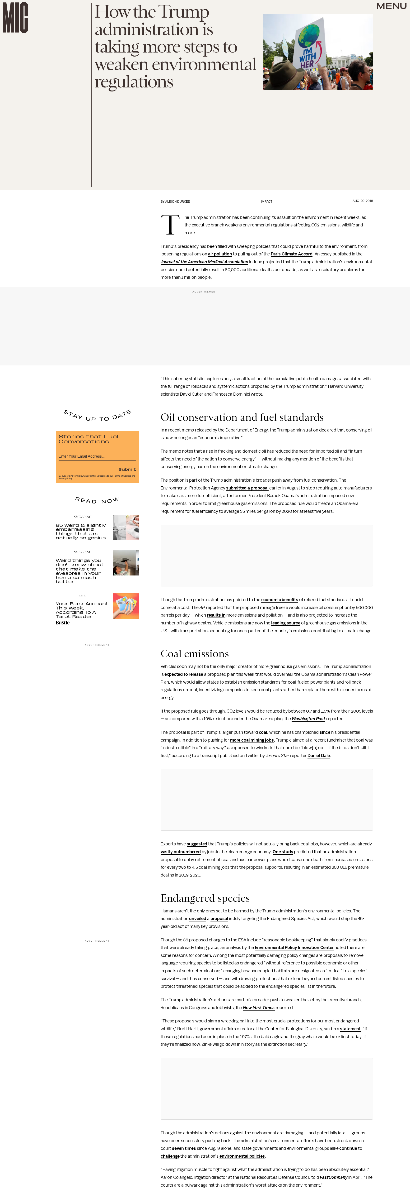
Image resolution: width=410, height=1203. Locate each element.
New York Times (259, 1007)
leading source (285, 623)
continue (348, 1148)
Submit (127, 469)
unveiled (197, 918)
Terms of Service (122, 476)
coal (263, 732)
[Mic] (15, 17)
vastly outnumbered (181, 851)
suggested (197, 844)
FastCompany (333, 1177)
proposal (219, 918)
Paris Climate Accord (291, 254)
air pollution (220, 254)
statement (350, 1028)
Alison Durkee (177, 201)
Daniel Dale (319, 755)
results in (216, 615)
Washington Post (308, 718)
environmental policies (242, 1156)
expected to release (183, 674)
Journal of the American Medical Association (204, 261)
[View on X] (267, 555)
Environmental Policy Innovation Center (294, 947)
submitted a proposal (247, 488)
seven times (184, 1148)
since (325, 732)
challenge (170, 1156)
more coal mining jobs (252, 740)
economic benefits (279, 599)
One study (283, 851)
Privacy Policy (65, 478)
